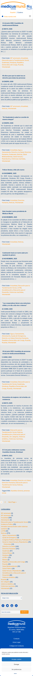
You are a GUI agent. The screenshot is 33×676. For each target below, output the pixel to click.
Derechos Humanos (21, 338)
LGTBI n (5, 557)
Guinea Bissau (7, 553)
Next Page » (12, 502)
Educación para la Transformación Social (15, 60)
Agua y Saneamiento (17, 334)
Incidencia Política (7, 524)
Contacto (16, 638)
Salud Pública (7, 568)
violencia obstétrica (7, 584)
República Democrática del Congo (13, 340)
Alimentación (6, 336)
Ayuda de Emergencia (18, 336)
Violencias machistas (18, 159)
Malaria (4, 559)
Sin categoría (13, 436)
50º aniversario (6, 513)
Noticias (4, 108)
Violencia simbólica (8, 577)
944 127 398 (16, 632)
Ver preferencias (16, 669)
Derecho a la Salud (17, 152)
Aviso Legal (16, 642)
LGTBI (19, 288)
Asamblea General (17, 491)
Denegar (16, 664)
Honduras (13, 62)
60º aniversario (15, 58)
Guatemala (5, 62)
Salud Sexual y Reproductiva (11, 571)
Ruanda (20, 65)
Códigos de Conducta (16, 646)
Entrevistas (7, 544)
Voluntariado (6, 67)
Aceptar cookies (16, 659)
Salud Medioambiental (9, 566)
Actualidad (24, 58)
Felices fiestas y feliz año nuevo (13, 170)
